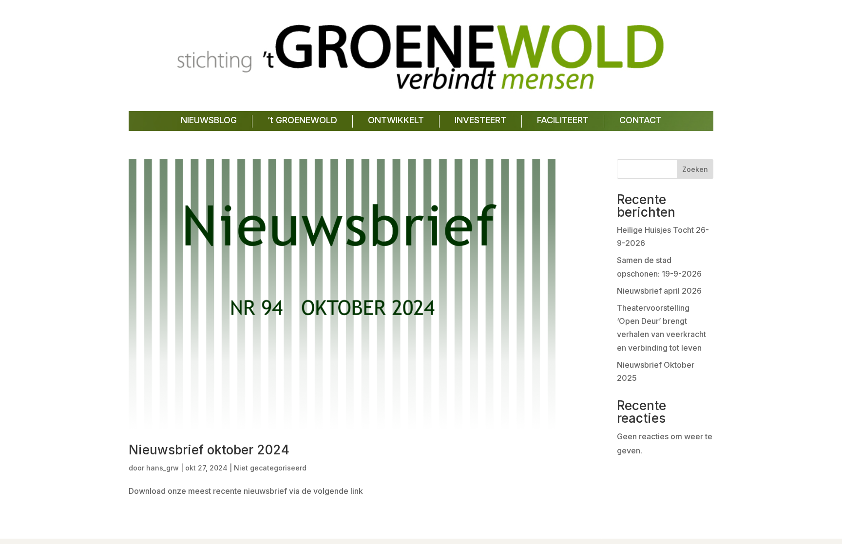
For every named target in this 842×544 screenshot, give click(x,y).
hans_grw (162, 468)
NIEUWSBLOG (209, 120)
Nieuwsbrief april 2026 (659, 291)
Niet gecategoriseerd (270, 468)
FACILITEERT (563, 120)
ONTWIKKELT (396, 120)
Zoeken (695, 169)
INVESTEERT (480, 120)
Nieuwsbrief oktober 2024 (209, 449)
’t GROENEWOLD (302, 120)
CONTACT (640, 120)
